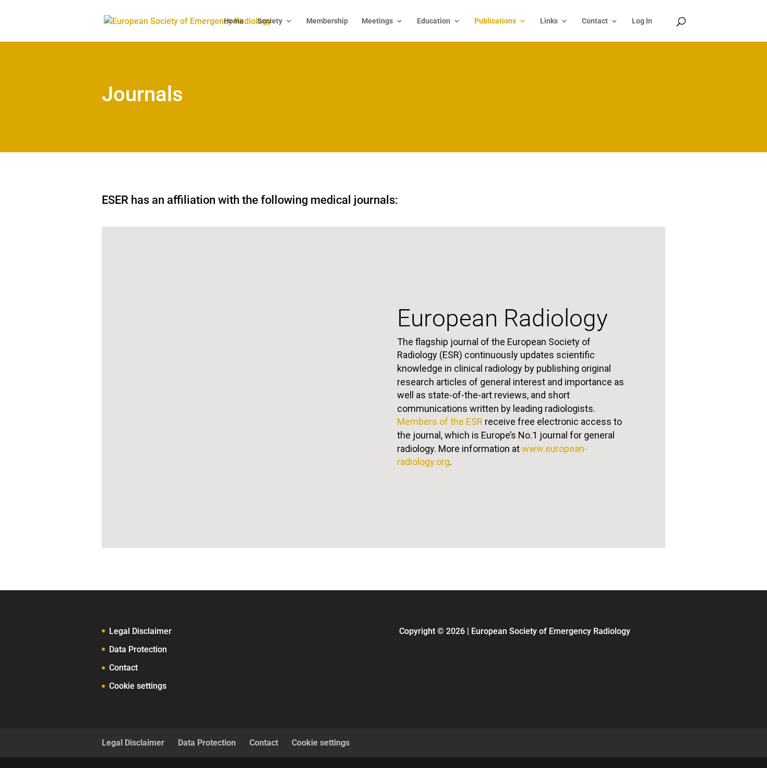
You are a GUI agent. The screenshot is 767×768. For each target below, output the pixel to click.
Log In (642, 21)
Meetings (377, 21)
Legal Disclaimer (140, 631)
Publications (495, 21)
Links (549, 21)
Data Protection (138, 649)
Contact (595, 21)
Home (234, 21)
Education (433, 21)
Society (269, 21)
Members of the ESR (440, 421)
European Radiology (502, 318)
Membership (327, 21)
